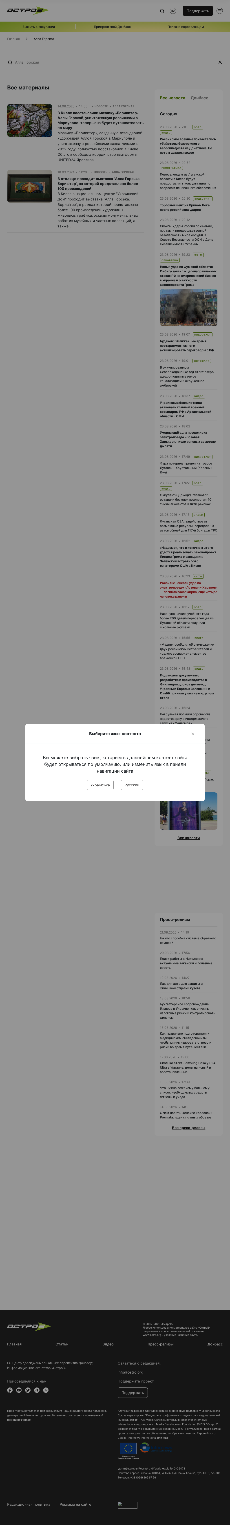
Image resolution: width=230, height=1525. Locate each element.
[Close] (193, 733)
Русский (132, 785)
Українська (100, 785)
